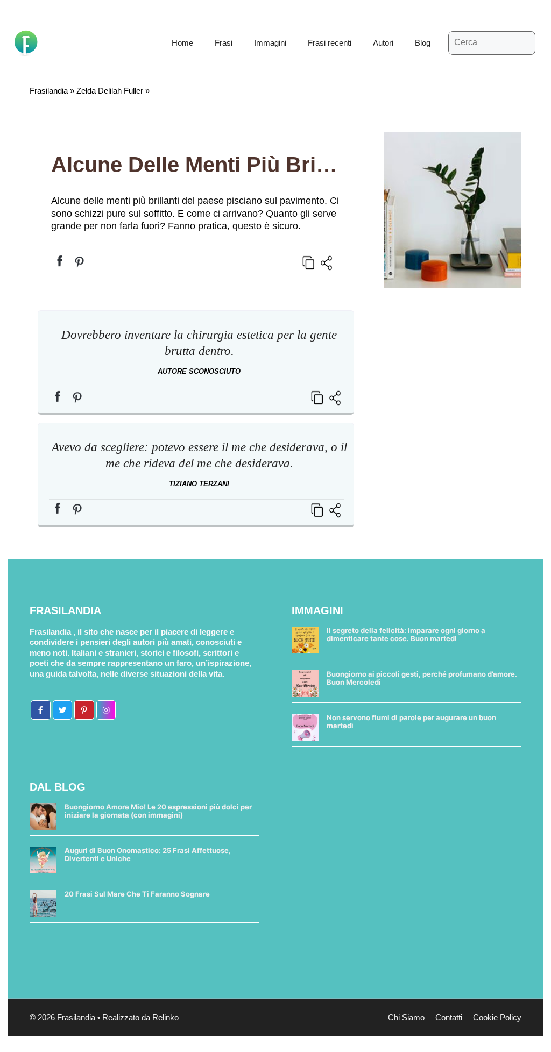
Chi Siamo (406, 1017)
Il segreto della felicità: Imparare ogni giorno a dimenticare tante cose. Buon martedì (406, 634)
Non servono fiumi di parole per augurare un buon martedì (411, 721)
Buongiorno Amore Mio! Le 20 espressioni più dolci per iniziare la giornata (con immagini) (158, 811)
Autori (383, 42)
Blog (422, 42)
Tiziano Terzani (199, 484)
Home (182, 42)
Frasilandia (49, 90)
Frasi (223, 42)
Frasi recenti (329, 42)
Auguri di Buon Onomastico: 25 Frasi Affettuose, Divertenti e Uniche (148, 854)
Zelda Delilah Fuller (109, 90)
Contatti (448, 1017)
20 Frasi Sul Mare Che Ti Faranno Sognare (137, 894)
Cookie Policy (497, 1017)
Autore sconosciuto (199, 371)
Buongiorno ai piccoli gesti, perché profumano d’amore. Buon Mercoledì (422, 678)
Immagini (270, 42)
